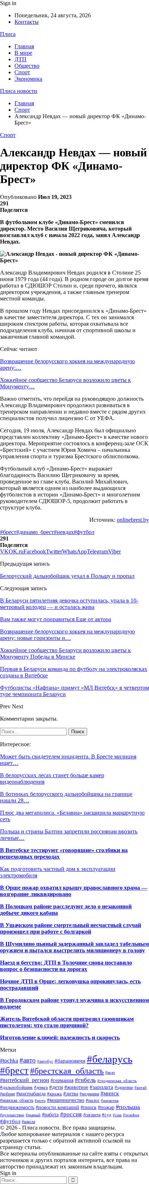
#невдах (64, 532)
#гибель (85, 1079)
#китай (140, 1087)
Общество (26, 66)
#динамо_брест (35, 532)
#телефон (131, 1115)
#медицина (89, 1093)
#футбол (84, 532)
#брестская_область (67, 1071)
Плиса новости (18, 91)
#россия (71, 1114)
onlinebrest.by (133, 520)
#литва (70, 1093)
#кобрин (7, 1093)
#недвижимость (17, 1107)
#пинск (89, 1107)
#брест (8, 532)
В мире (23, 53)
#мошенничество (65, 1100)
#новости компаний (57, 1107)
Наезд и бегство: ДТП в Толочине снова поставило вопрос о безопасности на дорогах (66, 966)
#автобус (45, 1061)
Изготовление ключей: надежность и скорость (60, 1037)
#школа (28, 1121)
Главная (24, 46)
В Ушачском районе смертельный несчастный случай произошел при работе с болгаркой (70, 928)
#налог (92, 1100)
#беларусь (109, 1059)
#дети (56, 1087)
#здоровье (124, 1087)
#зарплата (101, 1087)
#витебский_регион (24, 1080)
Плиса (8, 34)
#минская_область (16, 1100)
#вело (110, 1072)
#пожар (106, 1107)
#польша (128, 1106)
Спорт (22, 72)
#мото (40, 1101)
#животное (76, 1087)
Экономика (28, 79)
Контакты (26, 22)
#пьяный (33, 1115)
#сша (117, 1115)
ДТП (20, 59)
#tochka (9, 1061)
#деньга (41, 1087)
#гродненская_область (117, 1080)
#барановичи (70, 1061)
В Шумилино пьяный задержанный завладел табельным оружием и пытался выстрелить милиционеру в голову (74, 947)
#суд (106, 1114)
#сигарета (92, 1114)
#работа (50, 1114)
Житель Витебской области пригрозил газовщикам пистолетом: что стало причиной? (67, 1022)
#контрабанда (31, 1093)
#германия (62, 1080)
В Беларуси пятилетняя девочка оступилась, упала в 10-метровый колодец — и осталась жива (69, 603)
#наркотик (110, 1100)
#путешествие (12, 1115)
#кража (54, 1093)
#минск (110, 1093)
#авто (28, 1060)
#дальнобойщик (16, 1087)
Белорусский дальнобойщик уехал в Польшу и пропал (67, 576)
